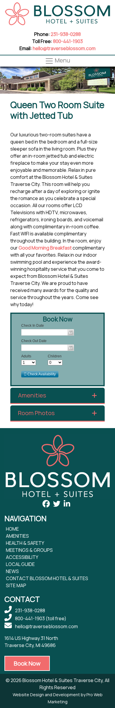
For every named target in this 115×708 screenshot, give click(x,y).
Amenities (32, 395)
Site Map (16, 585)
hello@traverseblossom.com (64, 48)
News (12, 571)
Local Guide (20, 564)
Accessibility (22, 557)
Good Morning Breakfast (45, 248)
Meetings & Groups (29, 550)
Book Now (27, 663)
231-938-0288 (66, 34)
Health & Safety (25, 543)
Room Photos (36, 413)
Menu (62, 61)
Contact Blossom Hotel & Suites (47, 578)
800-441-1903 (68, 41)
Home (12, 529)
